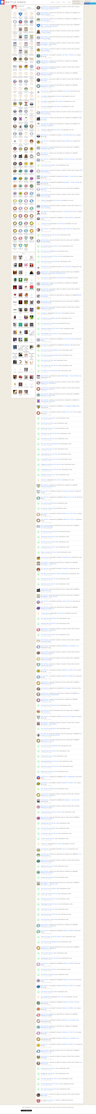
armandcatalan (61, 277)
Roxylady (43, 623)
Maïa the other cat (46, 936)
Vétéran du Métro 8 (69, 979)
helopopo (53, 728)
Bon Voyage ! (67, 688)
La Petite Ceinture (69, 217)
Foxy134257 (44, 459)
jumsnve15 (44, 235)
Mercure (43, 189)
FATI (42, 953)
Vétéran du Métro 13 (47, 1027)
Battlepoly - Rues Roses (48, 44)
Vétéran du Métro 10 (47, 308)
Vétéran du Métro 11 (47, 653)
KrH (42, 508)
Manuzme (53, 531)
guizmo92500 (45, 997)
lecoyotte (53, 1089)
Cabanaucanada (46, 328)
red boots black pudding (57, 573)
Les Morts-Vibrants (68, 55)
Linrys (43, 449)
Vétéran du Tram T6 (68, 412)
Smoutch (44, 843)
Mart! (52, 423)
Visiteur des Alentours (48, 290)
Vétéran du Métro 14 (47, 608)
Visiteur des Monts (47, 665)
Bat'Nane (53, 618)
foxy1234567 (45, 333)
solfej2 (43, 200)
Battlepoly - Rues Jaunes (49, 596)
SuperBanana (54, 350)
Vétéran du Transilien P (48, 948)
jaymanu (52, 418)
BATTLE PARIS (15, 2)
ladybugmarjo (45, 904)
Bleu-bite (44, 1095)
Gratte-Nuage (45, 38)
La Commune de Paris (69, 211)
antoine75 (44, 101)
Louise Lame (45, 223)
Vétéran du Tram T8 (47, 741)
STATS (58, 2)
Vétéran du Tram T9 (47, 86)
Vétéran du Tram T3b (69, 497)
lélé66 (52, 251)
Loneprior (53, 888)
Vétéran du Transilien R (69, 1020)
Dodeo (43, 877)
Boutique (71, 1107)
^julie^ (43, 838)
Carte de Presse (46, 641)
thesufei (52, 828)
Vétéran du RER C (46, 659)
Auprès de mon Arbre (47, 148)
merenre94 (44, 454)
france (43, 438)
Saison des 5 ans (46, 302)
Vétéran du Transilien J (48, 795)
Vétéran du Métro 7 (47, 807)
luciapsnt (44, 313)
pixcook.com (45, 1107)
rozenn (52, 919)
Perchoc (43, 480)
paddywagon (45, 958)
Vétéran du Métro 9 (68, 670)
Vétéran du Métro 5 (68, 1008)
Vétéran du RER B (68, 676)
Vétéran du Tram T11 (47, 389)
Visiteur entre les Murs (48, 486)
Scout (64, 849)
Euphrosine (44, 914)
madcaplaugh (45, 761)
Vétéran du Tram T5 (47, 700)
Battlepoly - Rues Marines (71, 182)
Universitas (44, 154)
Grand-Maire (66, 601)
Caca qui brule (45, 256)
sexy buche (53, 261)
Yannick (52, 542)
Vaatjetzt (53, 323)
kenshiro (44, 584)
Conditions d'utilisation (61, 1107)
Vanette (43, 536)
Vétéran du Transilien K (69, 1038)
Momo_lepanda (45, 1084)
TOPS (63, 2)
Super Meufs (66, 228)
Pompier (64, 568)
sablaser (43, 474)
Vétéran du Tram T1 (47, 1051)
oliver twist (44, 893)
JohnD (43, 909)
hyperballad (54, 443)
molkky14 (44, 823)
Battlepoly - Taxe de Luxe (49, 884)
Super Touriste (46, 590)
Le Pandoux (44, 833)
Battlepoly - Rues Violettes (70, 376)
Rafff (52, 503)
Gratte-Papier (45, 241)
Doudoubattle (45, 246)
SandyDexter (45, 469)
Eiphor (43, 771)
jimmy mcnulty (45, 766)
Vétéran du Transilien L (69, 646)
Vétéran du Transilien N (48, 62)
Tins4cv (43, 106)
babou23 (43, 578)
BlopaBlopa (54, 941)
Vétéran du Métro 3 (68, 782)
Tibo (42, 756)
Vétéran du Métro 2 (68, 985)
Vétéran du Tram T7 (69, 519)
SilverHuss (53, 705)
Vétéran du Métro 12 (47, 861)
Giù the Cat (20, 6)
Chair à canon (45, 712)
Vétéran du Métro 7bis (70, 1002)
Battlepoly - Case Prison (48, 564)
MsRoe (52, 788)
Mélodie (43, 129)
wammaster (53, 370)
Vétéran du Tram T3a (68, 513)
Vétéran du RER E (46, 74)
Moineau (43, 899)
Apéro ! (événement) (69, 776)
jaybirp (52, 974)
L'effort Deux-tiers (47, 284)
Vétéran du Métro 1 (68, 1044)
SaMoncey (44, 969)
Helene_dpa (54, 318)
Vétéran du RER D (69, 930)
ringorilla (44, 751)
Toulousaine (45, 613)
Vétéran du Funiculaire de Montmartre (53, 273)
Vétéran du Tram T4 (47, 683)
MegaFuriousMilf (46, 464)
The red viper (45, 1078)
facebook (87, 3)
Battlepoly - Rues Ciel (69, 176)
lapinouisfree (54, 355)
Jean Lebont (45, 365)
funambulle (53, 745)
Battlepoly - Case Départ (49, 724)
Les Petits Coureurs (69, 159)
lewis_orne (44, 552)
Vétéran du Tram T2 (68, 1032)
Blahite (43, 428)
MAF (51, 360)
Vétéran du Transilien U (48, 68)
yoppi (52, 991)
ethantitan (44, 433)
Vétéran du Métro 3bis (48, 395)
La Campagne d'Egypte (70, 406)
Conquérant (65, 557)
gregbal (43, 1073)
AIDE (69, 2)
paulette (43, 1068)
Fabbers (52, 165)
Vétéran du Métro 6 (47, 872)
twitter (93, 3)
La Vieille (44, 96)
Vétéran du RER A (46, 1015)
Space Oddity (45, 50)
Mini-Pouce (66, 91)
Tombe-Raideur (46, 32)
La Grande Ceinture (68, 135)
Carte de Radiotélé (47, 527)
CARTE (53, 2)
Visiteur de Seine (67, 491)
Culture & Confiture (69, 339)
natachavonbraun (46, 812)
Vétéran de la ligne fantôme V (50, 8)
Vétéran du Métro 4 (47, 818)
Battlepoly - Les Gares (70, 800)
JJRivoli (43, 547)
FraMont (53, 634)
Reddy (43, 866)
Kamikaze (44, 1057)
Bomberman (66, 345)
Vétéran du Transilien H (48, 383)
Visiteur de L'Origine (68, 716)
